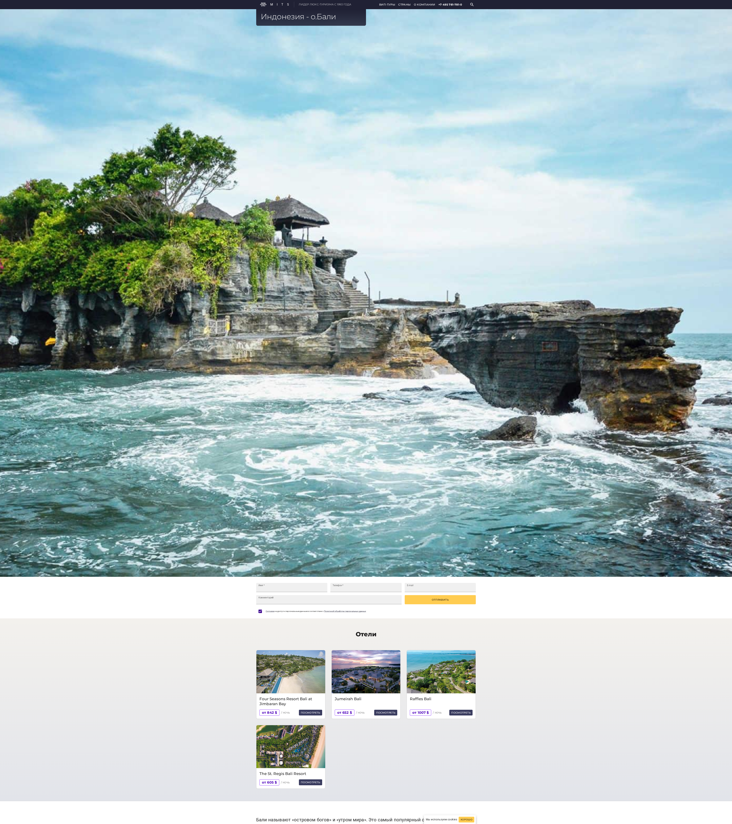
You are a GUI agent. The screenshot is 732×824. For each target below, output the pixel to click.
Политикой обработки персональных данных (345, 611)
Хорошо (466, 819)
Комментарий (266, 597)
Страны (404, 4)
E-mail (410, 585)
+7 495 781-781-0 (450, 4)
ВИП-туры (387, 4)
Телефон (338, 585)
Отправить (440, 599)
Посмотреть (310, 712)
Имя (261, 585)
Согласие (270, 611)
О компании (424, 4)
